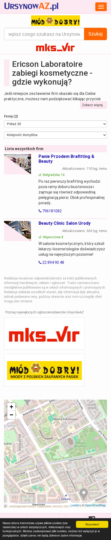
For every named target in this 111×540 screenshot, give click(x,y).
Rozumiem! (92, 524)
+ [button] (11, 406)
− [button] (11, 414)
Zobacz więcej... (93, 105)
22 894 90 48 (52, 262)
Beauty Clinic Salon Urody (65, 223)
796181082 (51, 211)
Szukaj (95, 34)
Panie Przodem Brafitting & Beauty (66, 159)
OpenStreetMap (95, 505)
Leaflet (75, 505)
